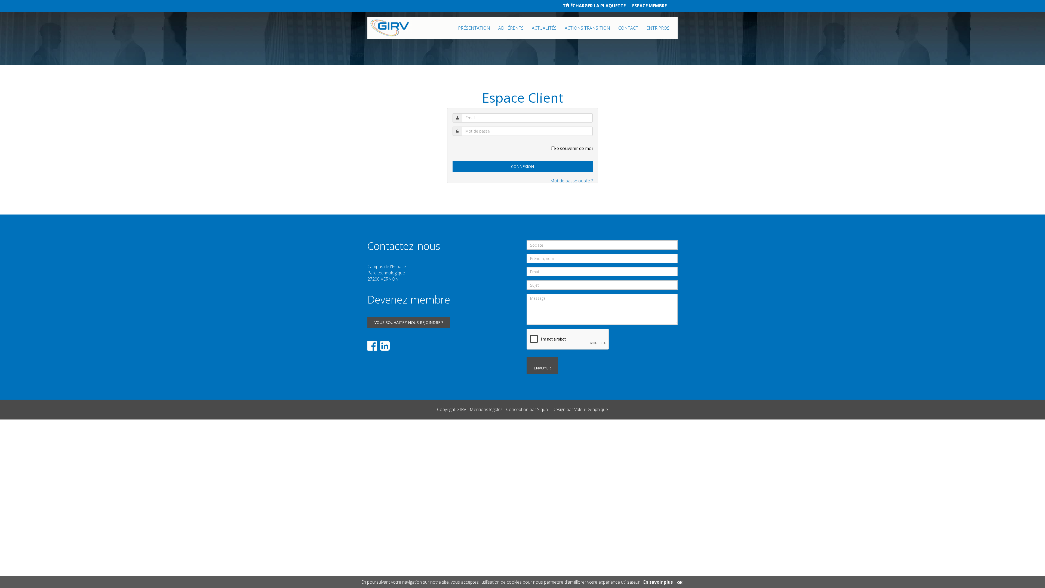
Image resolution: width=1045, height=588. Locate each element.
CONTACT (628, 28)
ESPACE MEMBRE (649, 6)
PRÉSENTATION (474, 28)
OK (680, 582)
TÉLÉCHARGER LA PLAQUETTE (594, 6)
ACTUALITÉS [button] (544, 28)
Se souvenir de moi (573, 148)
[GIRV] (389, 28)
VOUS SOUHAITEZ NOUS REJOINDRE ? (408, 322)
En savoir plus (658, 582)
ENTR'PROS (657, 28)
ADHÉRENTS (511, 28)
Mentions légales (486, 409)
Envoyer (542, 367)
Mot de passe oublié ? (571, 181)
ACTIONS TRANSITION (587, 28)
